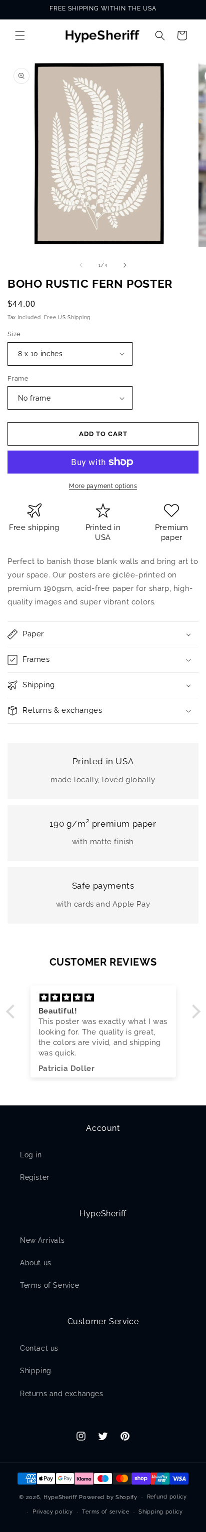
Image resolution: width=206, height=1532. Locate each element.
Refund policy (167, 1497)
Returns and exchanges (62, 1394)
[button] (20, 35)
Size (14, 334)
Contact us (39, 1348)
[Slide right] (125, 265)
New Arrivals (42, 1240)
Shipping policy (160, 1512)
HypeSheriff (61, 1497)
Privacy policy (52, 1512)
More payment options (103, 486)
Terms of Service (50, 1285)
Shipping (36, 1371)
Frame (18, 378)
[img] (103, 998)
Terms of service (105, 1512)
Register (35, 1177)
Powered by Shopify (108, 1497)
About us (36, 1263)
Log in (31, 1155)
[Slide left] (81, 265)
